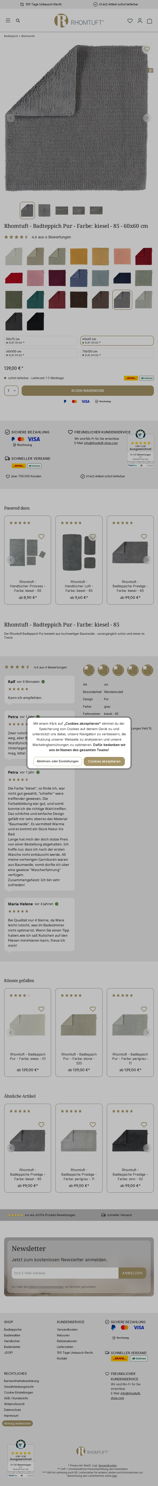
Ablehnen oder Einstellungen (58, 761)
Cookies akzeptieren (104, 761)
